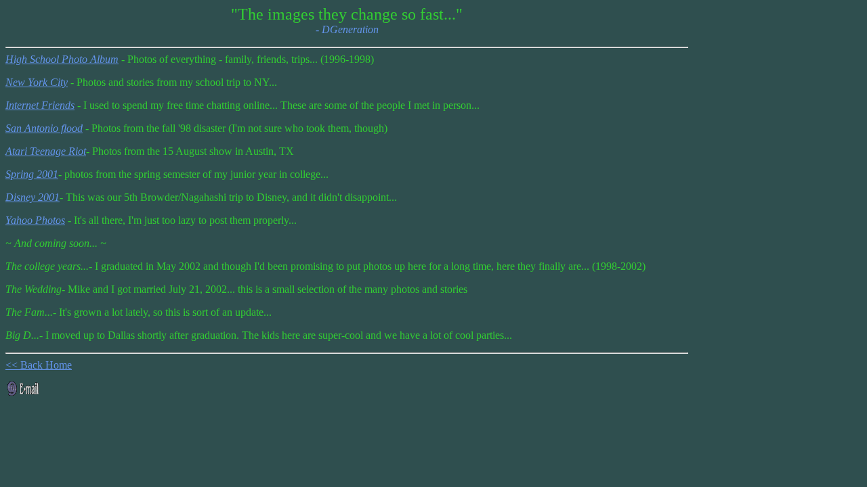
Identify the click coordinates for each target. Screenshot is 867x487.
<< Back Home (38, 365)
